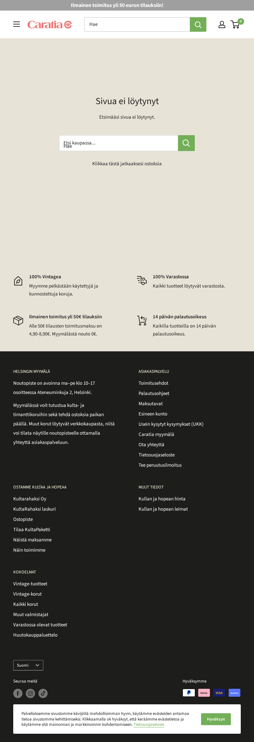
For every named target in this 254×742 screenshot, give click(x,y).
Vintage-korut (27, 594)
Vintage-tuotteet (30, 583)
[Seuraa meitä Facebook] (17, 693)
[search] (137, 24)
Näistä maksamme (32, 539)
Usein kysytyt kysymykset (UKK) (171, 424)
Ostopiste (23, 519)
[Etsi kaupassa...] (186, 143)
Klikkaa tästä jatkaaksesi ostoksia (127, 163)
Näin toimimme (29, 550)
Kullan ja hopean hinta (162, 498)
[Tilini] (222, 24)
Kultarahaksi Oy (29, 498)
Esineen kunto (153, 413)
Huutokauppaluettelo (35, 635)
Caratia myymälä (156, 434)
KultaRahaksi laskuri (34, 509)
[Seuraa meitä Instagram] (30, 693)
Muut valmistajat (30, 614)
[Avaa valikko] (16, 24)
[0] (235, 24)
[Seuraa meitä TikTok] (43, 693)
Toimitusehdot (153, 383)
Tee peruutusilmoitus (160, 465)
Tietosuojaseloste (157, 454)
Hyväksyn (216, 719)
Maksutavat (151, 403)
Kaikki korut (25, 604)
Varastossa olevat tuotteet (40, 624)
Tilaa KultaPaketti (31, 529)
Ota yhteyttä (151, 444)
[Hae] (198, 24)
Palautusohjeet (154, 393)
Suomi (22, 665)
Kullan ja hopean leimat (163, 509)
